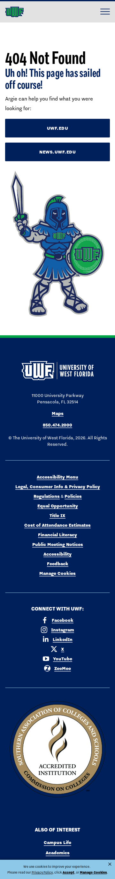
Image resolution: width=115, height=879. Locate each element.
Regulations (47, 496)
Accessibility (57, 554)
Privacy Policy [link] (42, 872)
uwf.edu (57, 128)
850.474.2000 (57, 425)
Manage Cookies (57, 573)
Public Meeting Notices (57, 544)
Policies (73, 496)
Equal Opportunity (57, 506)
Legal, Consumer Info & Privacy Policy (57, 486)
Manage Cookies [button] (93, 872)
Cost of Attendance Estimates (57, 525)
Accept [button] (68, 872)
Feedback (57, 564)
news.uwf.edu (57, 152)
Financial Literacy (57, 535)
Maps (58, 413)
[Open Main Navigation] (105, 12)
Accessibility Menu (57, 477)
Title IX (57, 515)
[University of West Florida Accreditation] (57, 749)
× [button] (110, 864)
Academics (58, 853)
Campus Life (57, 842)
